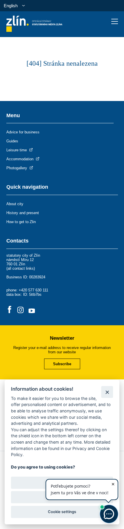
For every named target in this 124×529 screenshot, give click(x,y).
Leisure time (17, 150)
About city (14, 204)
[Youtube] (32, 310)
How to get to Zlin (21, 222)
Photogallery (17, 168)
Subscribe (62, 364)
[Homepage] (34, 30)
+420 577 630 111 (33, 290)
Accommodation (20, 159)
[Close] (107, 392)
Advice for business (23, 132)
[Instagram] (20, 310)
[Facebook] (9, 310)
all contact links (20, 268)
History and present (22, 213)
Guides (12, 141)
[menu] (114, 21)
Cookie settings (62, 511)
